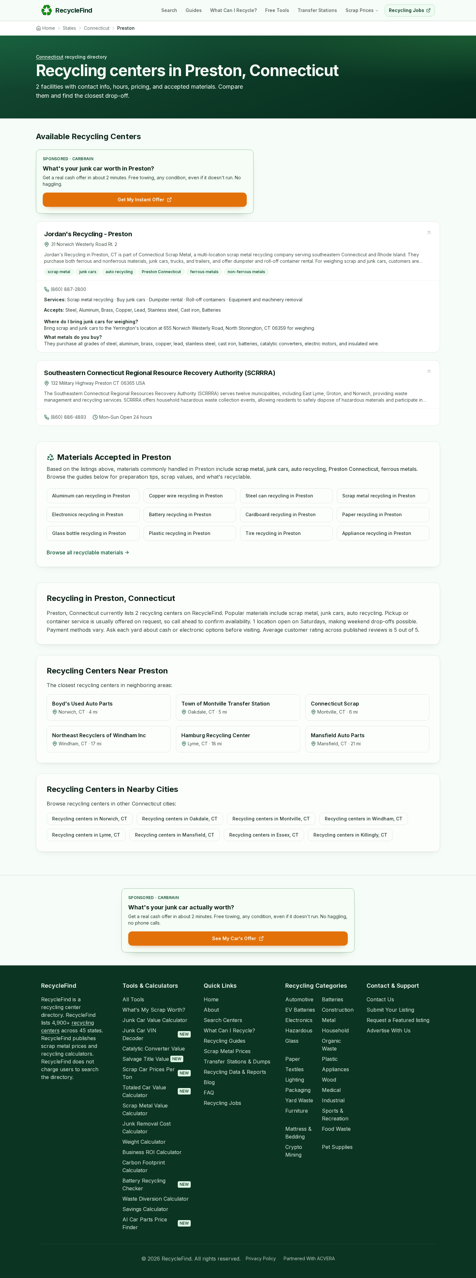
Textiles (294, 1069)
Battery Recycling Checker (155, 1184)
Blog (209, 1082)
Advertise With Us (389, 1030)
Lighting (294, 1079)
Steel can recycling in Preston (279, 495)
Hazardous (298, 1030)
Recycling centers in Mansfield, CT (174, 835)
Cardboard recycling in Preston (280, 514)
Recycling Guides (224, 1041)
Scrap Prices (360, 10)
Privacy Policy (261, 1258)
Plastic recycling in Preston (179, 533)
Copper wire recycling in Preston (186, 495)
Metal (328, 1020)
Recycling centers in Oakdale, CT (180, 818)
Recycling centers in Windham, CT (363, 818)
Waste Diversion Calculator (155, 1198)
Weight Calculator (144, 1142)
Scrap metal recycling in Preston (378, 495)
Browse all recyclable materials (85, 552)
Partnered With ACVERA (309, 1258)
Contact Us (380, 999)
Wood (329, 1079)
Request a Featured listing (398, 1020)
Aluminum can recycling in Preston (91, 495)
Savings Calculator (145, 1209)
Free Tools (277, 10)
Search (169, 10)
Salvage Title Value (151, 1059)
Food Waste (336, 1129)
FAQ (209, 1092)
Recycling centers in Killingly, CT (350, 835)
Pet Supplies (337, 1147)
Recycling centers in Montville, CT (271, 818)
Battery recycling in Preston (180, 514)
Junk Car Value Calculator (154, 1020)
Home (211, 999)
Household (335, 1030)
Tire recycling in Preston (273, 533)
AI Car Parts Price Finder (155, 1223)
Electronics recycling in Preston (87, 514)
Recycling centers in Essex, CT (264, 835)
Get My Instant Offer (141, 199)
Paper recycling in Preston (372, 514)
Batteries (332, 999)
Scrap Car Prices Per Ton (155, 1073)
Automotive (299, 999)
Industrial (333, 1100)
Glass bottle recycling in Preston (89, 533)
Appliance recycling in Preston (376, 533)
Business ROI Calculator (152, 1152)
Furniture (296, 1110)
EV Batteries (300, 1009)
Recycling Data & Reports (235, 1072)
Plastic (330, 1059)
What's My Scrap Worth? (153, 1009)
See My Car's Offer (234, 938)
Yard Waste (299, 1100)
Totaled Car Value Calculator (155, 1091)
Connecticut (49, 57)
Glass (292, 1041)
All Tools (133, 999)
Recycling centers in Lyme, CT (86, 835)
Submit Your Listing (390, 1009)
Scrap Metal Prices (227, 1051)
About (211, 1009)
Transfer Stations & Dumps (237, 1061)
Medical (331, 1090)
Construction (338, 1009)
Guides (194, 10)
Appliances (335, 1069)
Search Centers (223, 1020)
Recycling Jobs (222, 1103)
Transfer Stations (317, 10)
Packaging (298, 1090)
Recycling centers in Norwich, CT (89, 818)
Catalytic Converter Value (153, 1048)
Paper (292, 1059)
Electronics (298, 1020)
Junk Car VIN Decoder (155, 1034)
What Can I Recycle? (233, 10)
